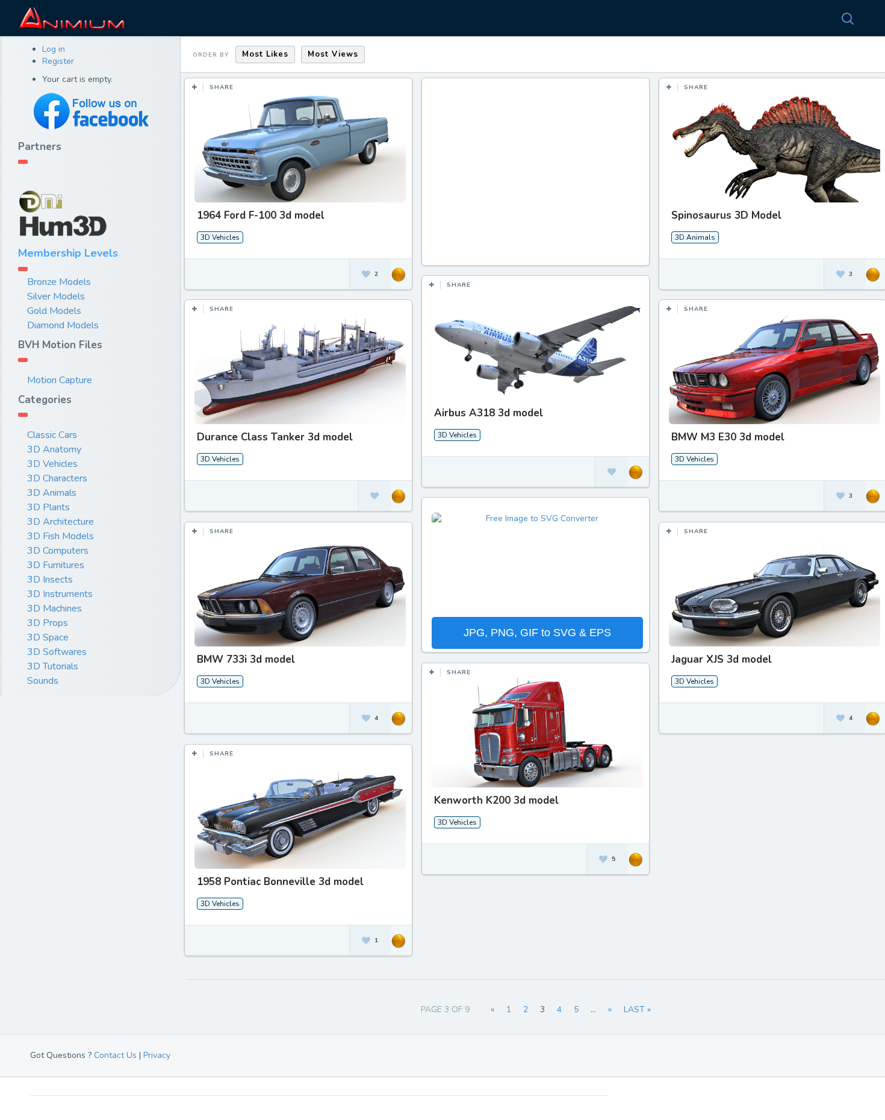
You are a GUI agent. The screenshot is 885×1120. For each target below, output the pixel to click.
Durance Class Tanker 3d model (275, 437)
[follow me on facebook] (90, 111)
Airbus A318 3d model (488, 413)
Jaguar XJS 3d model (721, 659)
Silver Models (56, 296)
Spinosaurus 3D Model (726, 215)
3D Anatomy (54, 449)
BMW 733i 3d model (246, 659)
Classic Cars (52, 435)
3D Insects (50, 579)
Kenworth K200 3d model (496, 800)
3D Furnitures (55, 565)
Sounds (42, 680)
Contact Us (115, 1055)
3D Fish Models (60, 536)
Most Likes (265, 54)
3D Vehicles (52, 464)
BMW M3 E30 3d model (727, 437)
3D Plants (48, 507)
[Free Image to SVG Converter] (537, 563)
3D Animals (51, 492)
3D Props (47, 623)
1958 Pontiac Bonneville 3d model (280, 882)
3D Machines (54, 608)
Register (58, 61)
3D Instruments (60, 594)
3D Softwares (57, 652)
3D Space (48, 637)
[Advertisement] (537, 177)
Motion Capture (59, 380)
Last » (637, 1009)
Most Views (333, 54)
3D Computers (57, 550)
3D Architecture (60, 521)
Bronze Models (59, 282)
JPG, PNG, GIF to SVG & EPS (537, 633)
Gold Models (54, 311)
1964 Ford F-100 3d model (260, 215)
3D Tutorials (52, 666)
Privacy (156, 1055)
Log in (53, 49)
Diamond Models (63, 325)
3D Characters (57, 478)
